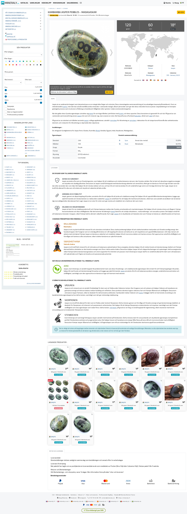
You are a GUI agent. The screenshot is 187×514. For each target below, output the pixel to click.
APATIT (30, 172)
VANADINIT (10, 230)
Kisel (126, 144)
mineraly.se (137, 501)
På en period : (9, 72)
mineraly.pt (126, 501)
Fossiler (10, 24)
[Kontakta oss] (80, 3)
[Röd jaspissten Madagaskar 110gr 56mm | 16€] (81, 389)
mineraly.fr (51, 501)
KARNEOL (10, 201)
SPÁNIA (30, 132)
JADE (29, 195)
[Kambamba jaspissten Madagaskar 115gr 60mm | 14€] (81, 356)
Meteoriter (10, 29)
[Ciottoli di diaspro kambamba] (155, 80)
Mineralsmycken (13, 26)
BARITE (9, 177)
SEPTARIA (10, 222)
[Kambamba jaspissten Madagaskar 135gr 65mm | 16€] (58, 424)
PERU (30, 142)
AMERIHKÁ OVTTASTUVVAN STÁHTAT (32, 150)
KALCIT (30, 198)
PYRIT (29, 211)
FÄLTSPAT (31, 188)
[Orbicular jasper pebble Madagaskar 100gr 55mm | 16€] (175, 356)
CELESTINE (31, 180)
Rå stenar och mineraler (15, 13)
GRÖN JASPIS (10, 193)
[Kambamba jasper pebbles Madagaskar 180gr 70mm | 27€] (58, 356)
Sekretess (73, 495)
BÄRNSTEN (31, 177)
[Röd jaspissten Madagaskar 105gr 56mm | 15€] (128, 389)
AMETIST (9, 169)
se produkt (58, 375)
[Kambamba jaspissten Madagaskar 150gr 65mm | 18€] (105, 356)
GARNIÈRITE (10, 190)
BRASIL (10, 129)
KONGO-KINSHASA (33, 129)
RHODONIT (31, 214)
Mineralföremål (13, 21)
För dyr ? (173, 29)
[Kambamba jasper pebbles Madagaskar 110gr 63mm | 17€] (105, 389)
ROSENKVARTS (32, 216)
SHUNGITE (31, 222)
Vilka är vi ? (81, 495)
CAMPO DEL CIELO (12, 180)
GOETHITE (31, 190)
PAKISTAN (10, 145)
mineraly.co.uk (64, 501)
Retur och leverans (92, 495)
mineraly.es (103, 501)
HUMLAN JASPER (12, 195)
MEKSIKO (10, 142)
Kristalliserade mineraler (16, 18)
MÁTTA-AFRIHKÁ (12, 155)
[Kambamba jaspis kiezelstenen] (162, 80)
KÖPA (181, 12)
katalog (52, 8)
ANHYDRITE (10, 172)
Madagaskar (150, 75)
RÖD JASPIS (10, 219)
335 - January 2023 (173, 75)
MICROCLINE (11, 209)
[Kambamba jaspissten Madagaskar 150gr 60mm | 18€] (152, 389)
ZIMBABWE (31, 155)
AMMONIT (31, 169)
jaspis (53, 368)
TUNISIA (10, 148)
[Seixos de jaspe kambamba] (165, 80)
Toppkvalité (10, 37)
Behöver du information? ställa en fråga (64, 92)
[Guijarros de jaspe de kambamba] (158, 80)
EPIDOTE (9, 185)
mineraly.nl (114, 501)
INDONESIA (11, 137)
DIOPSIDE (10, 182)
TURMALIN (31, 227)
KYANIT (9, 203)
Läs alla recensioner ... (34, 283)
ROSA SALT (10, 216)
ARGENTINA (31, 127)
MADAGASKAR (33, 140)
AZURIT (30, 174)
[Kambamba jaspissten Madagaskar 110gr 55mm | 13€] (128, 356)
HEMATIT (30, 193)
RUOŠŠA (30, 145)
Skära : (7, 100)
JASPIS (9, 198)
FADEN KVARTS (32, 185)
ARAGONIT (10, 174)
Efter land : (28, 79)
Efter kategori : (9, 52)
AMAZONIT (31, 167)
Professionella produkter (17, 39)
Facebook (73, 498)
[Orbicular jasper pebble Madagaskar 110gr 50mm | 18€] (152, 356)
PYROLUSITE (10, 214)
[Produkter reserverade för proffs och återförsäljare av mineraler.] (67, 402)
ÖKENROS (10, 232)
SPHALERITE (31, 224)
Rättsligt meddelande (62, 495)
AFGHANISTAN (12, 127)
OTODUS (10, 211)
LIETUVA (31, 137)
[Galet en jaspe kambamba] (144, 80)
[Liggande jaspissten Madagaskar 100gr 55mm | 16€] (175, 389)
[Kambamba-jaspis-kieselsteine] (151, 80)
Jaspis (173, 68)
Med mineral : (9, 79)
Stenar (65, 8)
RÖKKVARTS (31, 219)
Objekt (59, 8)
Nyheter (8, 34)
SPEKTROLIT (10, 224)
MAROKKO (11, 140)
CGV (53, 495)
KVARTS (30, 201)
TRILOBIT (10, 227)
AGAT (9, 167)
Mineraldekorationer (14, 15)
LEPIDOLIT (10, 206)
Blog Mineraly (63, 498)
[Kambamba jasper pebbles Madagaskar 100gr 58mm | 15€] (82, 424)
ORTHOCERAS (32, 209)
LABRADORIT (32, 203)
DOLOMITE (31, 182)
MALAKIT (30, 206)
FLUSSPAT (10, 188)
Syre (126, 140)
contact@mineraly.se (108, 498)
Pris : (6, 87)
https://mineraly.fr (124, 498)
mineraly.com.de (78, 501)
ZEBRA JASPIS (32, 230)
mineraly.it (91, 501)
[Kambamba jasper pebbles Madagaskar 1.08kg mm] (58, 389)
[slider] (6, 90)
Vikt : (6, 93)
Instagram (82, 498)
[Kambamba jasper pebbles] (147, 80)
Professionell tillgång (106, 495)
